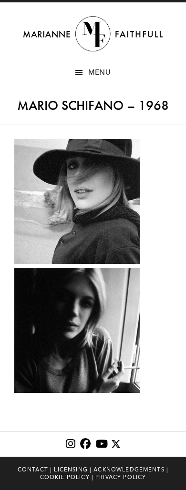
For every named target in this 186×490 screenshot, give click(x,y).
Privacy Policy (120, 477)
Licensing (70, 469)
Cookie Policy (65, 477)
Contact (33, 469)
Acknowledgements (129, 469)
